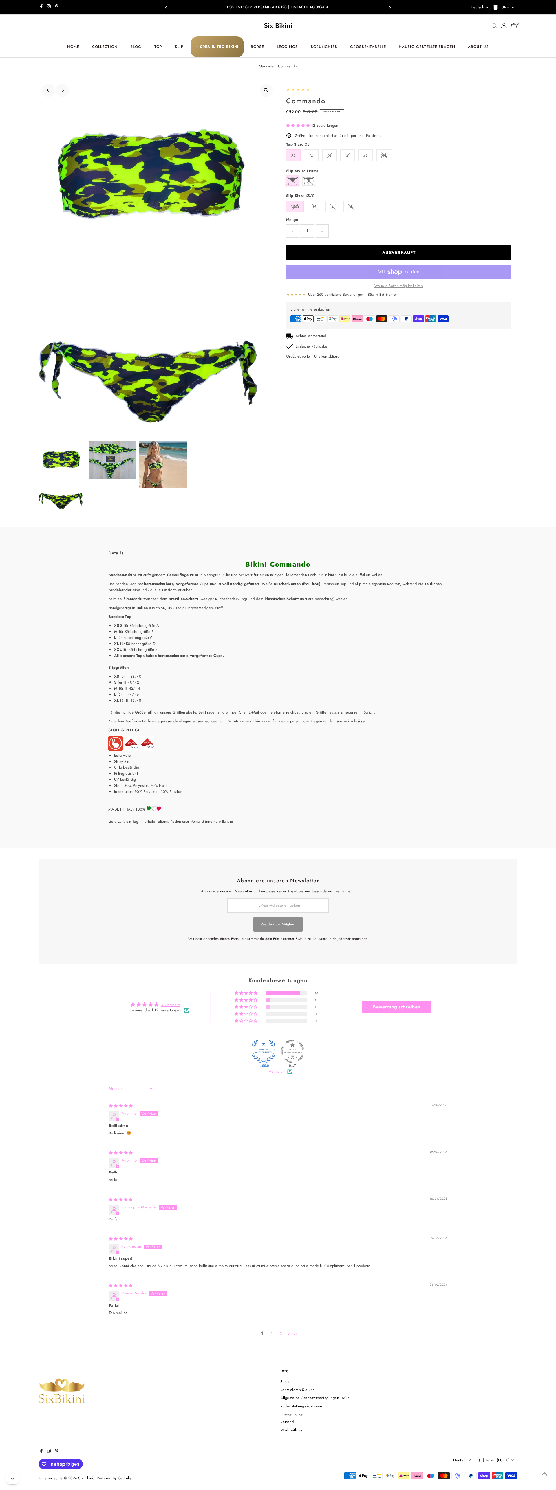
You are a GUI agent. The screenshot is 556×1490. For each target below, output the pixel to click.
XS (293, 155)
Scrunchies (324, 46)
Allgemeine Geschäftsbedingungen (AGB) (315, 1398)
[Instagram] (48, 7)
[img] (121, 1106)
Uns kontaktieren (328, 356)
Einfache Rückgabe (312, 346)
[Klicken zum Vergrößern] (266, 90)
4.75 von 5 (170, 1005)
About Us (478, 46)
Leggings (287, 46)
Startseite (266, 66)
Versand (287, 1422)
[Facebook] (41, 7)
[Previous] (166, 7)
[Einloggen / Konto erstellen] (503, 25)
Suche (285, 1381)
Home (73, 46)
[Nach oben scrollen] (544, 1474)
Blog (135, 46)
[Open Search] (494, 25)
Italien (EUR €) (498, 1460)
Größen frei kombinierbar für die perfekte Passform (338, 135)
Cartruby (125, 1478)
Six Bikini (278, 26)
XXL (384, 155)
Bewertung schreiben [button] (396, 1007)
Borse (257, 46)
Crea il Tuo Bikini (217, 46)
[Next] (389, 7)
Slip (179, 46)
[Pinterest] (57, 7)
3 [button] (281, 1333)
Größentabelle (368, 46)
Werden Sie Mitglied (278, 924)
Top (158, 46)
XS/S (295, 206)
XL (365, 155)
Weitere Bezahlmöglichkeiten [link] (398, 286)
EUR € (505, 7)
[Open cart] (514, 25)
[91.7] (292, 1051)
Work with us (291, 1430)
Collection (105, 46)
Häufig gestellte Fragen (427, 46)
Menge (292, 219)
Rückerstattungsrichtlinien (301, 1406)
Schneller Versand (311, 336)
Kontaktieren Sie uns (297, 1389)
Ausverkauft (399, 252)
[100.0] (263, 1051)
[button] (298, 125)
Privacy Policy (291, 1414)
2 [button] (271, 1333)
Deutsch (477, 7)
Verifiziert (277, 1071)
